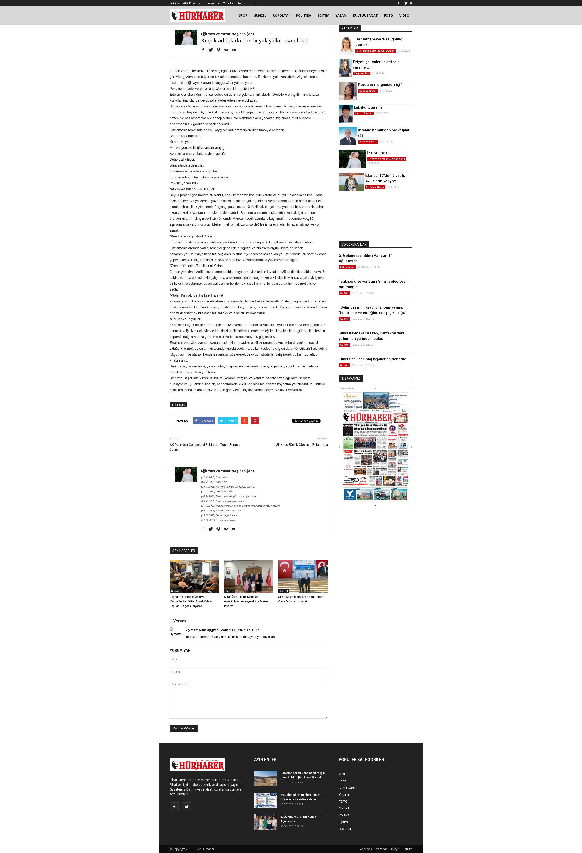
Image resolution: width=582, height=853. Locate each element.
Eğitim (343, 822)
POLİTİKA (303, 15)
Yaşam (344, 794)
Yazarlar (228, 3)
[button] (411, 3)
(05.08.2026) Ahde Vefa (214, 482)
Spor (342, 781)
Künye (241, 3)
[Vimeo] (220, 50)
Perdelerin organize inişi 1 (380, 84)
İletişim (254, 3)
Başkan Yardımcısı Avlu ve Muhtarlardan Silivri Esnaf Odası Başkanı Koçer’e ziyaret (191, 601)
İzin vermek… (378, 152)
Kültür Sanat (347, 267)
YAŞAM (341, 15)
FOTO (388, 15)
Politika (344, 815)
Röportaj (345, 828)
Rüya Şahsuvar (367, 90)
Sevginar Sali (361, 73)
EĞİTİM (323, 15)
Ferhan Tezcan (363, 113)
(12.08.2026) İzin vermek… (216, 477)
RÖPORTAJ (281, 15)
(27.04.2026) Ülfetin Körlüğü (216, 491)
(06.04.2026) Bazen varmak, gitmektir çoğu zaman (229, 496)
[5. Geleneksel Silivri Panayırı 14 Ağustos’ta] (265, 822)
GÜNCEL (260, 15)
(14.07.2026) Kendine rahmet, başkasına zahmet (228, 486)
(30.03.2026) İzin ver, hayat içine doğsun (223, 501)
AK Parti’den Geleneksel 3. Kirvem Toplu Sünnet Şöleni (205, 447)
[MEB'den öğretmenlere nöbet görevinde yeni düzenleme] (265, 800)
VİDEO (404, 15)
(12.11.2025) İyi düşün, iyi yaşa (218, 520)
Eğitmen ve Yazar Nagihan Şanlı (227, 33)
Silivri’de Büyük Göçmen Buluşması (302, 445)
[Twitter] (406, 3)
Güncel (175, 591)
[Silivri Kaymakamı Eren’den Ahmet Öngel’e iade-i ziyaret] (303, 576)
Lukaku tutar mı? (368, 107)
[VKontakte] (227, 50)
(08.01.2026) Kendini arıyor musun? (221, 510)
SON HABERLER (183, 551)
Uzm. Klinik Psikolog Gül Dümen (375, 50)
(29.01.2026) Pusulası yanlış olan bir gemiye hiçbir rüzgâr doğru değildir (240, 505)
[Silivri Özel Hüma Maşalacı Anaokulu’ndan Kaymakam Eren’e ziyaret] (248, 576)
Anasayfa (213, 3)
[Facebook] (398, 3)
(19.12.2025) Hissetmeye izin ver (219, 515)
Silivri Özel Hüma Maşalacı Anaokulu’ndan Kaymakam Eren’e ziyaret (246, 601)
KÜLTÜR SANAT (365, 15)
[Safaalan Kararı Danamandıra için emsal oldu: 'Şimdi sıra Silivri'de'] (265, 778)
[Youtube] (235, 50)
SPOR (243, 15)
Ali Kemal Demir (375, 187)
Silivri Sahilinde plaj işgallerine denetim (372, 359)
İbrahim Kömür (367, 141)
